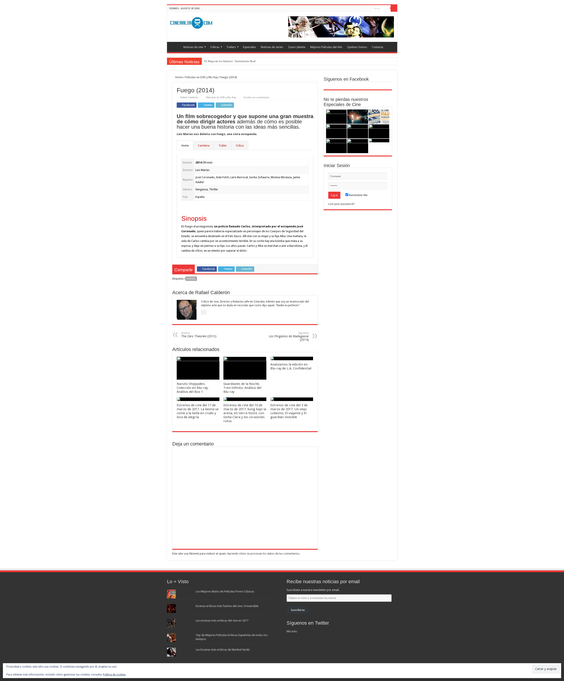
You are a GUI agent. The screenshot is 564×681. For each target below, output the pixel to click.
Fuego (191, 278)
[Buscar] (394, 8)
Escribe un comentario (256, 97)
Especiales (249, 47)
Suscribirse (298, 610)
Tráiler (223, 145)
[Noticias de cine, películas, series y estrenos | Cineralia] (191, 22)
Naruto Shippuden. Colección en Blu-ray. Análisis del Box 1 (193, 388)
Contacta (377, 47)
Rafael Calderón (189, 97)
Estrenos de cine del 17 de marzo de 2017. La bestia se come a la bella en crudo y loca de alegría (198, 411)
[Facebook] (359, 8)
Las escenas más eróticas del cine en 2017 (222, 620)
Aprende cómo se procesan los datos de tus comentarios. (263, 553)
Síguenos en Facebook (346, 79)
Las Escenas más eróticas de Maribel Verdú (223, 649)
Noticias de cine (193, 47)
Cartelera (204, 145)
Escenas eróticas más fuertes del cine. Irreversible (227, 606)
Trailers (231, 47)
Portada (175, 46)
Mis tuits (292, 631)
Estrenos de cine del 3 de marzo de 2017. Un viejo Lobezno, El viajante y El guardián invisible (289, 411)
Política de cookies (114, 674)
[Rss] (355, 8)
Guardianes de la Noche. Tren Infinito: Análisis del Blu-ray (242, 388)
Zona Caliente (296, 47)
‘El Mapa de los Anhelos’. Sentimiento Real (230, 61)
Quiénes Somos (357, 47)
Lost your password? (341, 204)
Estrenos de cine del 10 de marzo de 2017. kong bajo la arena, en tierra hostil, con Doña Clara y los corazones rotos (244, 413)
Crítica (240, 145)
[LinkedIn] (367, 8)
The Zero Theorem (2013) (198, 335)
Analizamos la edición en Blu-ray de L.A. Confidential (290, 366)
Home (178, 77)
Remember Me (357, 195)
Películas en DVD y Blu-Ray (201, 77)
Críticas (214, 47)
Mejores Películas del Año (326, 47)
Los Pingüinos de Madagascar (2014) (289, 336)
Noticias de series (272, 47)
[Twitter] (363, 8)
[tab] (185, 145)
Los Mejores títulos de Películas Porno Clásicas (225, 591)
